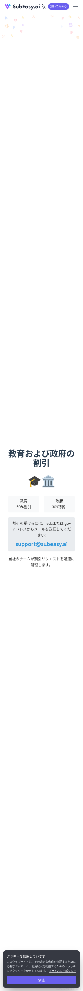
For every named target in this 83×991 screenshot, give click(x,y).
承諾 (41, 980)
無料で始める (58, 6)
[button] (43, 6)
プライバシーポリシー (62, 971)
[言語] (43, 6)
